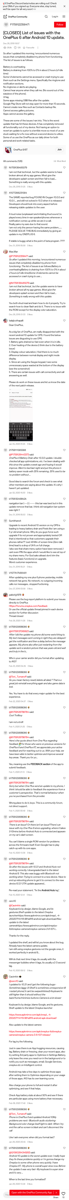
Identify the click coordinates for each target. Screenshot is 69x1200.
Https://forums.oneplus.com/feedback (28, 606)
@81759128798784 (19, 712)
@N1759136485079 (19, 283)
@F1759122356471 (18, 256)
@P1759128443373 (19, 454)
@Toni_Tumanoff (17, 676)
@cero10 (13, 981)
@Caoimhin (15, 905)
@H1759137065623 (19, 631)
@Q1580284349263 (19, 1152)
